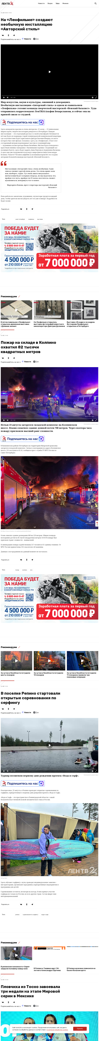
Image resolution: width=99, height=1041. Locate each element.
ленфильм (31, 219)
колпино (24, 570)
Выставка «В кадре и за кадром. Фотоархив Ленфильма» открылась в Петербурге (81, 324)
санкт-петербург (20, 219)
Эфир (57, 3)
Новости (41, 3)
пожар (17, 570)
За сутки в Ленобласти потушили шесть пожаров (15, 674)
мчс (31, 570)
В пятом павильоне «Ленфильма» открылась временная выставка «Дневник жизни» (15, 324)
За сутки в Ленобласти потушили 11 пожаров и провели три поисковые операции (81, 675)
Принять (80, 1029)
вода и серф (44, 914)
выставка (40, 219)
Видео (50, 3)
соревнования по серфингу (30, 914)
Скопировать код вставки (91, 101)
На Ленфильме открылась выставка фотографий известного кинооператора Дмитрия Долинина (49, 324)
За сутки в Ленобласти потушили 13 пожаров (48, 674)
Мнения (65, 3)
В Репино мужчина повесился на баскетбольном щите (81, 969)
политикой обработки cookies (57, 1030)
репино (17, 914)
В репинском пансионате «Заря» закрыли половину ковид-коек (15, 968)
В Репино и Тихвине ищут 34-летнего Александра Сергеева (47, 969)
